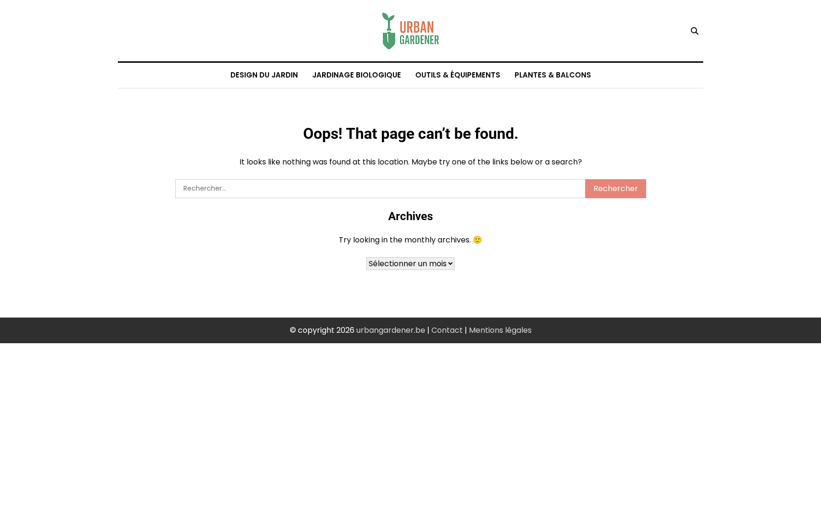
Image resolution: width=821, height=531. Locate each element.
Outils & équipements (457, 75)
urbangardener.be (390, 330)
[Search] (694, 30)
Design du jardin (264, 75)
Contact (447, 330)
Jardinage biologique (356, 75)
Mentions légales (500, 330)
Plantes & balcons (553, 75)
